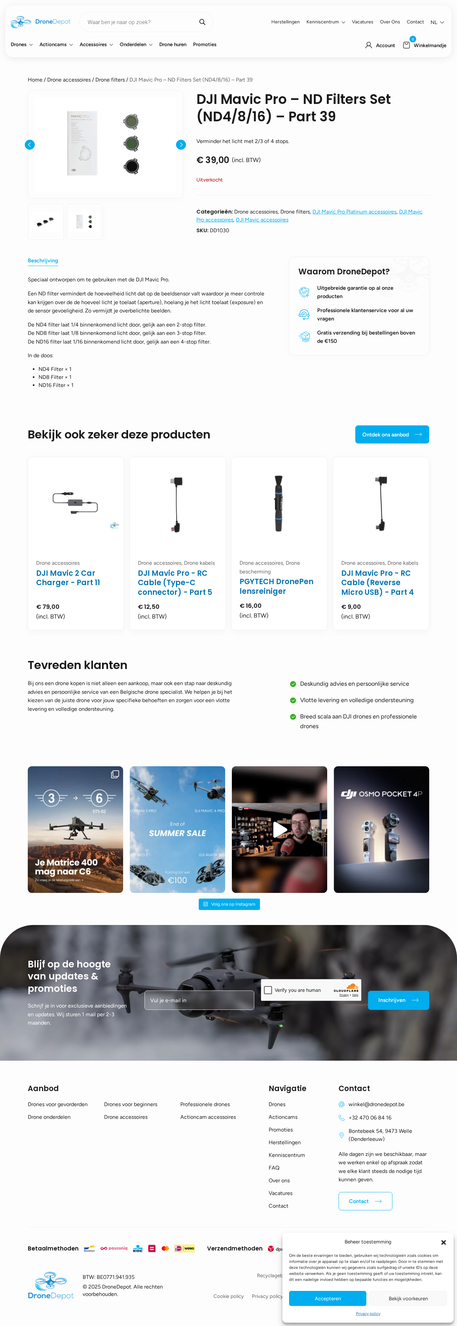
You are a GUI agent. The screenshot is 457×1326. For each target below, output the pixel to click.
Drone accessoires (69, 80)
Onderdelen (133, 44)
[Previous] (30, 145)
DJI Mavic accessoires (262, 220)
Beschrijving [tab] (43, 260)
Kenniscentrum (322, 22)
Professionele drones (205, 1104)
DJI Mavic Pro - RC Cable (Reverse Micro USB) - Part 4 (377, 583)
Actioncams (53, 44)
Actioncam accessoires (208, 1117)
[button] (443, 1241)
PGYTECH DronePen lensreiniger (276, 586)
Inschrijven (391, 1000)
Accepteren (328, 1299)
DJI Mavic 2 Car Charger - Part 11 (68, 578)
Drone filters (110, 80)
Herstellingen (285, 22)
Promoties (204, 44)
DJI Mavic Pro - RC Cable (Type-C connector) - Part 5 (175, 583)
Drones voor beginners (130, 1104)
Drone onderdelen (49, 1117)
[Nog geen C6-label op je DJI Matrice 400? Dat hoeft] (75, 829)
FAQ (274, 1168)
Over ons (390, 22)
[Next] (181, 145)
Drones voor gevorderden (58, 1104)
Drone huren (172, 44)
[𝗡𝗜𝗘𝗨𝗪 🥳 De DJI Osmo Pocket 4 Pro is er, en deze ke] (381, 829)
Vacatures (362, 22)
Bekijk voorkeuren (408, 1299)
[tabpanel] (76, 543)
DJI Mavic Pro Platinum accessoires (354, 212)
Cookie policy (228, 1296)
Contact (415, 22)
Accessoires (93, 44)
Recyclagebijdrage (277, 1276)
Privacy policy (368, 1313)
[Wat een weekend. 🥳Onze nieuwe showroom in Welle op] (279, 829)
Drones (18, 44)
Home (35, 80)
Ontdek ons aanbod (385, 434)
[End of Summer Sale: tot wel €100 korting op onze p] (177, 829)
